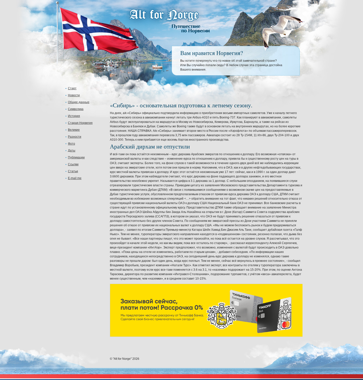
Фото (71, 143)
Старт (72, 88)
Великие (74, 130)
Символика (75, 109)
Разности (74, 136)
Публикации (76, 157)
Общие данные (78, 102)
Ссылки (73, 164)
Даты (71, 150)
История (74, 116)
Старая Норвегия (80, 123)
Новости (74, 95)
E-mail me (74, 178)
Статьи (73, 171)
